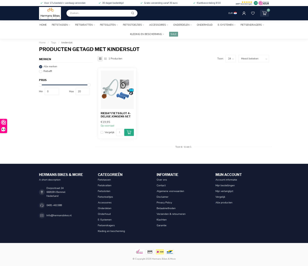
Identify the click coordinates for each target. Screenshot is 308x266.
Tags (53, 42)
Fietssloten (108, 25)
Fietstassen (60, 25)
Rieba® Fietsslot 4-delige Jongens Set (116, 115)
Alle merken (50, 66)
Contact (161, 185)
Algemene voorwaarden (170, 191)
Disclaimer (162, 197)
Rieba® (47, 71)
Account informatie (226, 179)
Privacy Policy (164, 202)
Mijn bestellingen (225, 185)
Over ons (162, 179)
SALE (174, 34)
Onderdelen (181, 25)
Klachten (162, 219)
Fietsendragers (251, 25)
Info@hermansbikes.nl (59, 215)
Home (43, 25)
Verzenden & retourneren (171, 214)
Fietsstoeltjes (132, 25)
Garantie (161, 225)
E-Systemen (225, 25)
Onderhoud (205, 25)
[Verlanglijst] (253, 13)
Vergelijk (109, 132)
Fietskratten (84, 25)
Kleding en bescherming (146, 34)
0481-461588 (54, 205)
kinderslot (66, 42)
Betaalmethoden (166, 208)
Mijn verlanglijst (224, 191)
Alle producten (223, 202)
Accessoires (157, 25)
